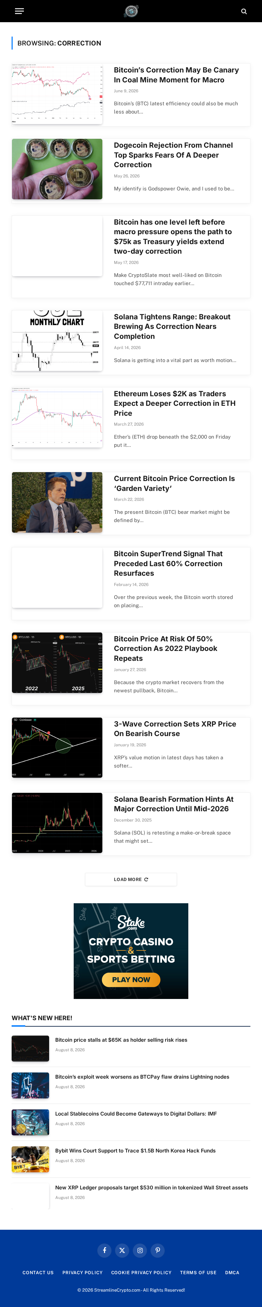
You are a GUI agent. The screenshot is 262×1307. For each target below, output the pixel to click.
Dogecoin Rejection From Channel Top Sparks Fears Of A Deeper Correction (173, 155)
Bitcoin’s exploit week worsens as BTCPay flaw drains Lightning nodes (142, 1076)
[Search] (243, 11)
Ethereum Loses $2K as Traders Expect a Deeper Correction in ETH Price (175, 403)
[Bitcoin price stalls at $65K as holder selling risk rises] (30, 1049)
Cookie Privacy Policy (141, 1272)
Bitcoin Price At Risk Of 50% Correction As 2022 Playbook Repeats (165, 649)
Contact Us (38, 1272)
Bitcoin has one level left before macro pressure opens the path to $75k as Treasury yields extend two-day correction (173, 237)
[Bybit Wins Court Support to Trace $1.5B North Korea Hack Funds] (30, 1159)
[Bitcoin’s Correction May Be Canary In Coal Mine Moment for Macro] (57, 94)
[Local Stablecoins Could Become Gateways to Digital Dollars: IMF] (30, 1122)
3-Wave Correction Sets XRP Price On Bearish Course (175, 729)
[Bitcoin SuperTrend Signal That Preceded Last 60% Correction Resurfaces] (57, 577)
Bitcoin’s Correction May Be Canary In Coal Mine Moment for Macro (176, 75)
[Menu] (19, 11)
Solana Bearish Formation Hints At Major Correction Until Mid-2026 (174, 804)
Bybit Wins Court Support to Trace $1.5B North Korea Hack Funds (135, 1150)
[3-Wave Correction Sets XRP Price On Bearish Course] (57, 748)
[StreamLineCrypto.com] (131, 11)
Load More (128, 879)
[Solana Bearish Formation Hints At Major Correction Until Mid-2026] (57, 823)
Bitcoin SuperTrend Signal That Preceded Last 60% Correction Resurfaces (168, 563)
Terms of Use (198, 1272)
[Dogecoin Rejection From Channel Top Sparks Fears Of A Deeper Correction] (57, 169)
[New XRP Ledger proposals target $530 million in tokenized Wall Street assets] (30, 1196)
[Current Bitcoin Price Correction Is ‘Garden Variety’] (57, 502)
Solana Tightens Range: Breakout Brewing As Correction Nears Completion (172, 326)
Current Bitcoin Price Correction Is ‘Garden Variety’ (174, 483)
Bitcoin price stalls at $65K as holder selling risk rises (121, 1040)
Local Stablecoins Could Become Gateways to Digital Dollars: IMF (136, 1113)
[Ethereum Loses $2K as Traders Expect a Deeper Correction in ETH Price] (57, 417)
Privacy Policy (82, 1272)
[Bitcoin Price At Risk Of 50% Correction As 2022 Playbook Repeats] (57, 662)
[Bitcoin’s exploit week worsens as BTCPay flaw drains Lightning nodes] (30, 1085)
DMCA (232, 1272)
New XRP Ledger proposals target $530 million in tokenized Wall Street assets (151, 1187)
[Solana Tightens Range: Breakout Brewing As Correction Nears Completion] (57, 340)
